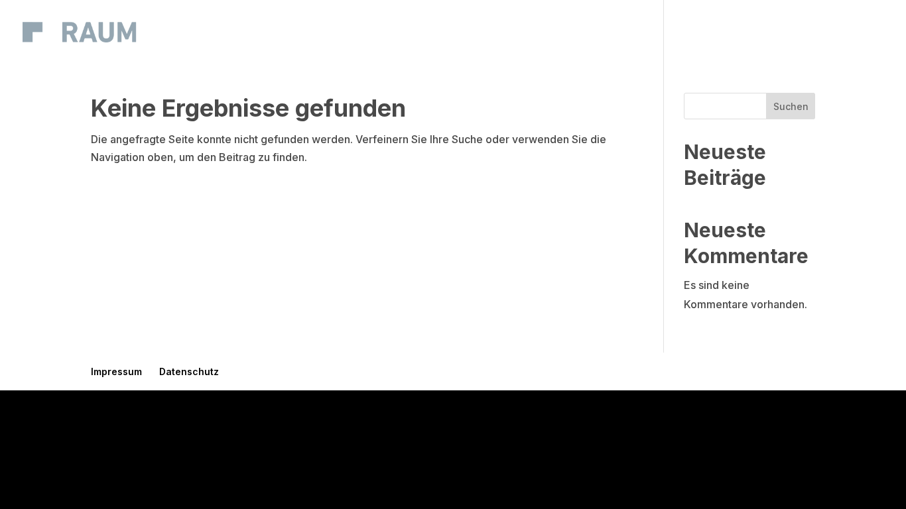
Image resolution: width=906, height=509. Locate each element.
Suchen (791, 106)
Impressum (116, 371)
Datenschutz (189, 371)
